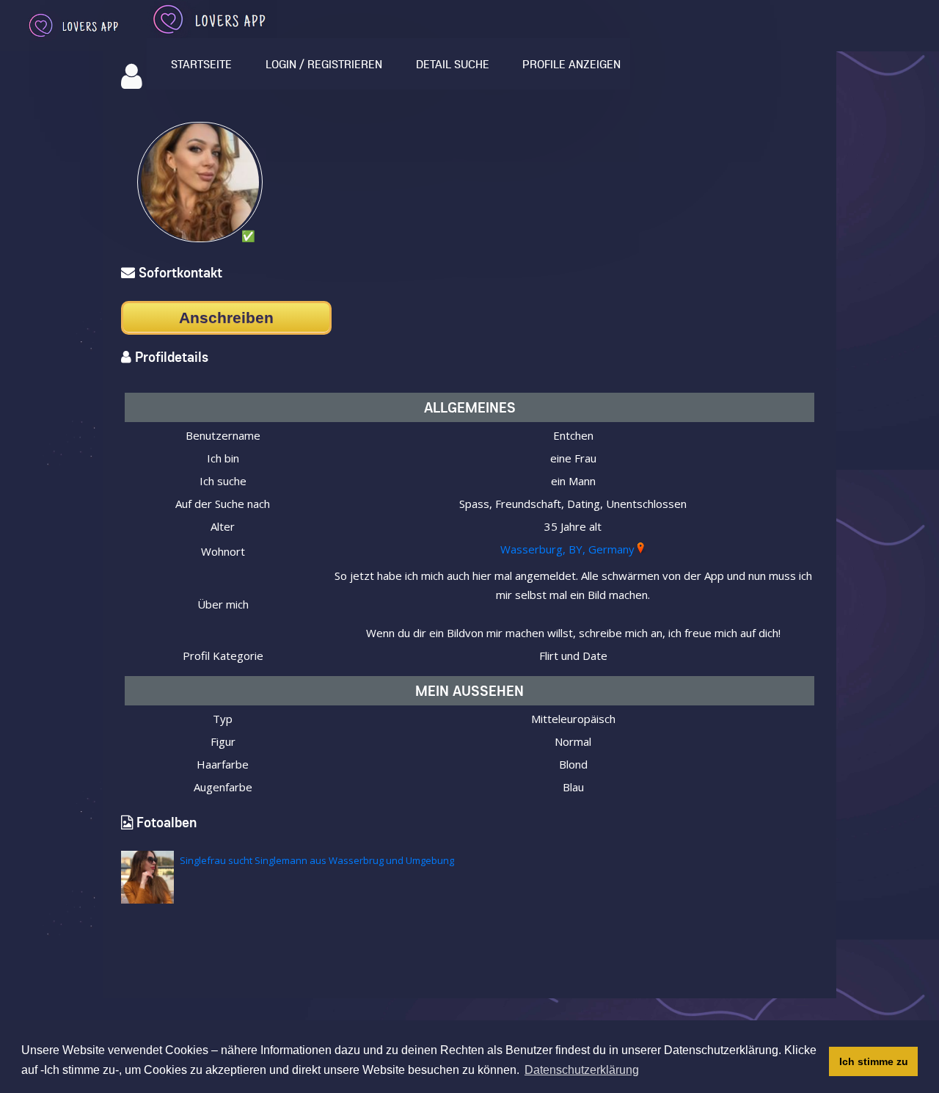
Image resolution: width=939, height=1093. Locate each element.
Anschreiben (226, 317)
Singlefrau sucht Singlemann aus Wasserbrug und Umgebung (317, 860)
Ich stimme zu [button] (873, 1061)
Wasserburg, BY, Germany (567, 549)
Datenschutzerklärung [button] (582, 1070)
